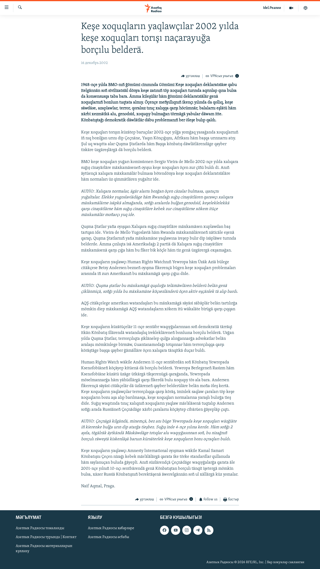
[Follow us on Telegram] (197, 530)
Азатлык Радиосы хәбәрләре (111, 528)
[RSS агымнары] (209, 530)
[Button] (190, 76)
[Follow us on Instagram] (186, 530)
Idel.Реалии (272, 8)
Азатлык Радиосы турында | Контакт (46, 537)
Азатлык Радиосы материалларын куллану (44, 548)
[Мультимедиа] (291, 8)
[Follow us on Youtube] (175, 530)
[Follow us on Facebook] (164, 530)
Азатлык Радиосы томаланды (40, 528)
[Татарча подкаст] (305, 8)
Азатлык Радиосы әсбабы (108, 537)
